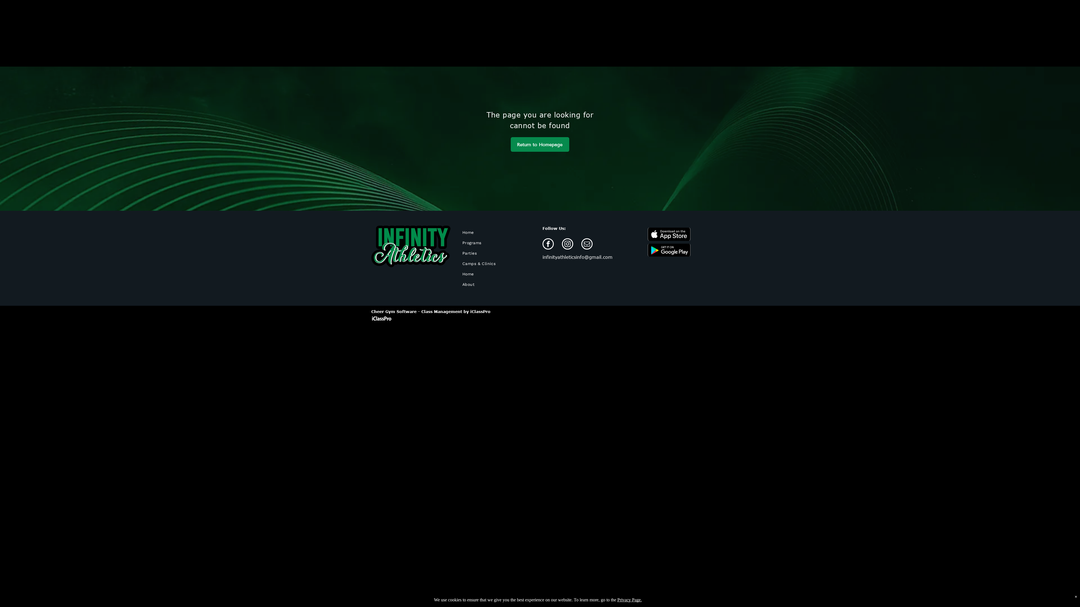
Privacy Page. (629, 599)
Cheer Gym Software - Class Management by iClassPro (430, 311)
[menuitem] (492, 232)
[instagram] (567, 244)
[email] (587, 244)
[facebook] (548, 244)
